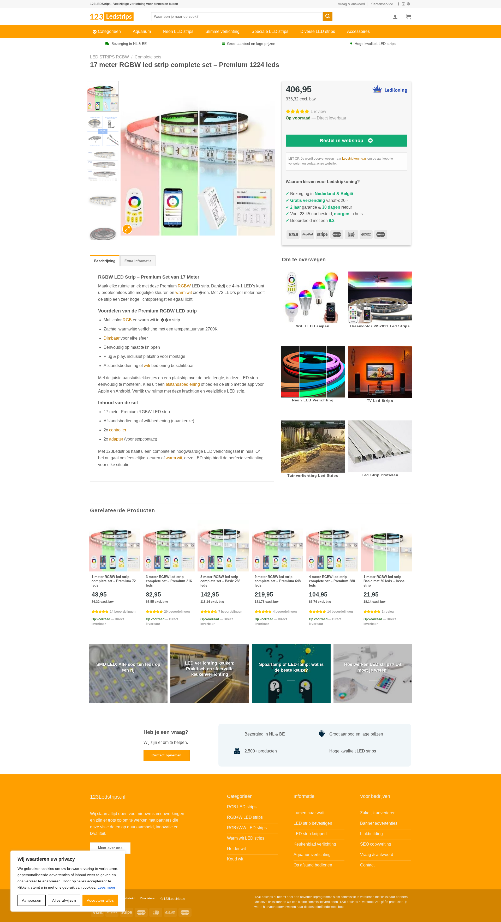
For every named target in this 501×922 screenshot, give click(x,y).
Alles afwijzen (64, 900)
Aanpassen (31, 900)
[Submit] (327, 16)
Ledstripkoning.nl (354, 158)
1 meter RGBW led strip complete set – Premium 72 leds (114, 581)
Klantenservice (382, 4)
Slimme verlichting (222, 31)
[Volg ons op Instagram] (403, 4)
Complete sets (148, 57)
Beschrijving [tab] (104, 261)
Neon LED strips (178, 31)
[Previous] (130, 158)
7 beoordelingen (230, 611)
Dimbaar (112, 338)
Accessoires (358, 31)
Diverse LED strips (317, 31)
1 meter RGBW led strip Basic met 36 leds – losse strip (383, 581)
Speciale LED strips (270, 31)
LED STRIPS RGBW (109, 57)
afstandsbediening (183, 384)
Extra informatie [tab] (137, 261)
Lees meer (106, 887)
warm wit (183, 292)
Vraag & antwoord (351, 4)
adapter (116, 439)
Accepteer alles (100, 900)
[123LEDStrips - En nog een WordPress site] (116, 16)
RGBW (184, 286)
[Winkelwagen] (408, 16)
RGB (127, 320)
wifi (147, 365)
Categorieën (109, 31)
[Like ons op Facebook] (398, 4)
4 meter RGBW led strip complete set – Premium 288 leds (332, 581)
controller (117, 430)
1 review (318, 111)
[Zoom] (127, 229)
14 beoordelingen (122, 611)
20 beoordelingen (177, 611)
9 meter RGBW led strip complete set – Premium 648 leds (278, 581)
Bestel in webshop (341, 140)
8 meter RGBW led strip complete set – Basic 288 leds (220, 581)
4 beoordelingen (285, 611)
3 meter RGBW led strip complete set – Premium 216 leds (169, 581)
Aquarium (142, 31)
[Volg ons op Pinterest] (408, 4)
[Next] (265, 158)
